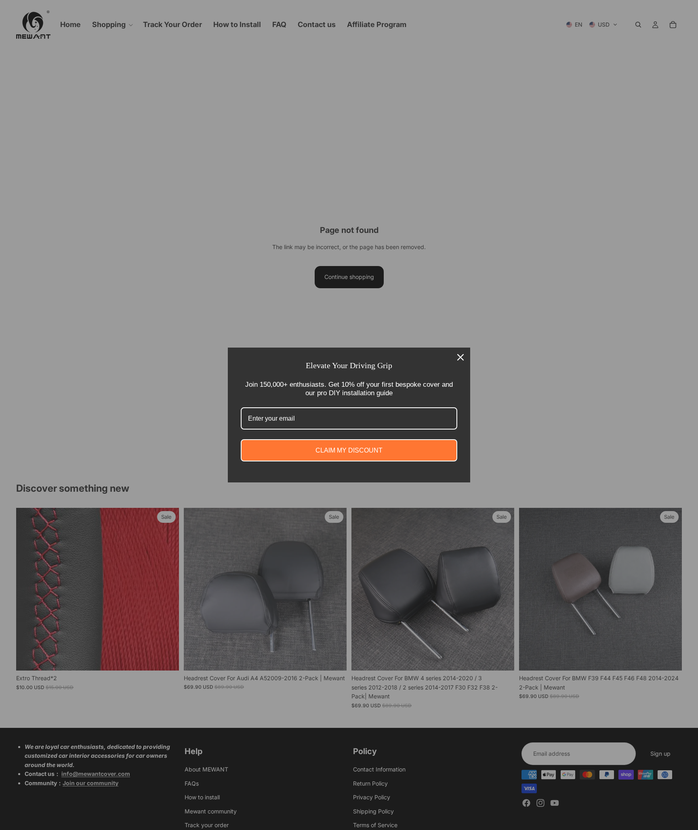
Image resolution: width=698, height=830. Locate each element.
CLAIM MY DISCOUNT (349, 450)
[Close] (460, 357)
